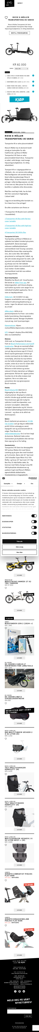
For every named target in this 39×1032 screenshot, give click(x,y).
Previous (4, 116)
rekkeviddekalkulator (12, 433)
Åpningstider (19, 987)
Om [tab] (32, 483)
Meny (20, 3)
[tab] (8, 132)
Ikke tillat (19, 552)
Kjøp (19, 99)
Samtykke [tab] (7, 483)
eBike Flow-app (20, 282)
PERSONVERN (19, 1023)
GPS (6, 332)
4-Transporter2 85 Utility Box (15, 232)
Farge (11, 68)
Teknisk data (16, 132)
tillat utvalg (19, 547)
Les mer (19, 575)
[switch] (34, 521)
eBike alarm (9, 311)
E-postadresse (11, 1008)
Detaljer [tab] (19, 483)
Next (35, 116)
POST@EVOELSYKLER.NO (19, 973)
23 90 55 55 (21, 972)
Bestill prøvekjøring (19, 33)
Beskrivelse (8, 132)
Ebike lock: (9, 297)
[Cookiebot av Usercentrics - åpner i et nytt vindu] (28, 478)
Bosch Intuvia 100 (11, 390)
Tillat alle (19, 541)
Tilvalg (7, 72)
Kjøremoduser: (10, 325)
